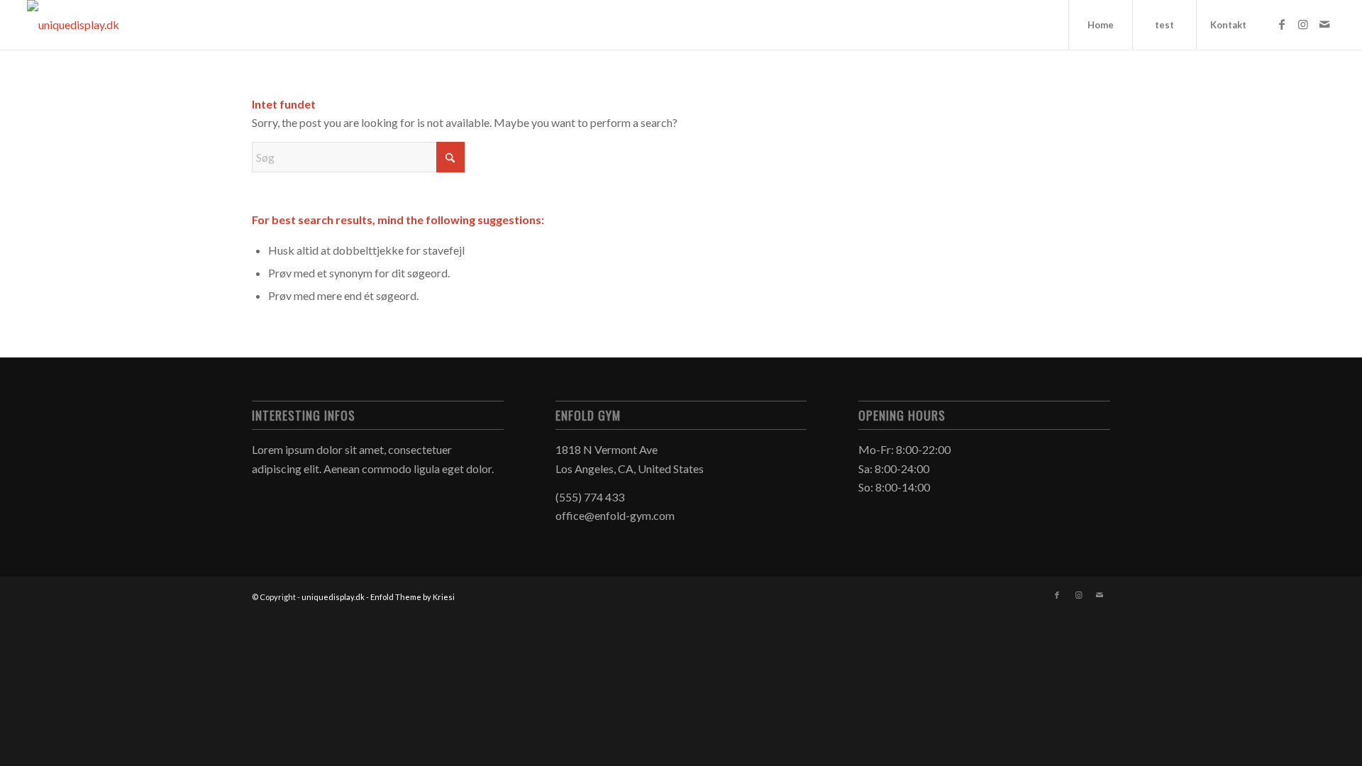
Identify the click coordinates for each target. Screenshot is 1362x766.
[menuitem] (1100, 25)
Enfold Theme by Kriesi (412, 596)
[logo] (73, 25)
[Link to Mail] (1324, 24)
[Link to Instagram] (1303, 24)
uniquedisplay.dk (333, 596)
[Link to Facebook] (1281, 24)
